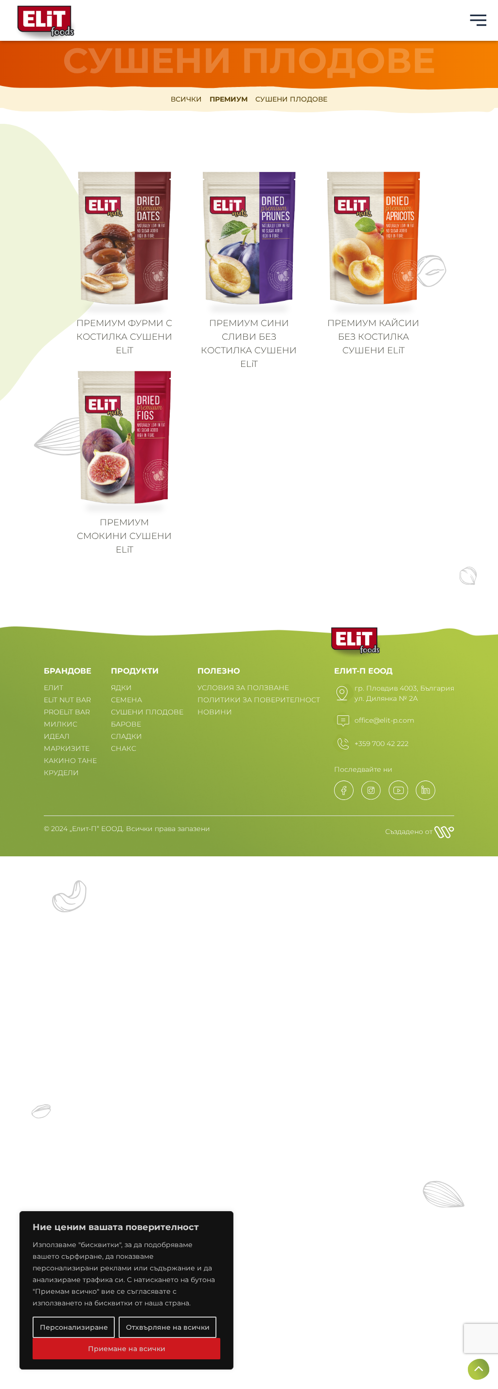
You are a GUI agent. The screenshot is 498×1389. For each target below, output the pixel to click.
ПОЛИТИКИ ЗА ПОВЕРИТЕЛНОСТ (258, 699)
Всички (186, 99)
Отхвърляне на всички (168, 1327)
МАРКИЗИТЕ (66, 748)
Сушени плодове (291, 99)
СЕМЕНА (126, 699)
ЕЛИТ (53, 687)
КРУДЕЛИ (61, 772)
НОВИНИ (214, 712)
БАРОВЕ (126, 724)
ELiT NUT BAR (67, 699)
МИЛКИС (60, 724)
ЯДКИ (121, 687)
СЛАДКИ (126, 736)
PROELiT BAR (67, 712)
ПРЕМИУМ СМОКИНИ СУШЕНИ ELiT (124, 536)
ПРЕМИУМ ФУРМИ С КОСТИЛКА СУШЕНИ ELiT (124, 337)
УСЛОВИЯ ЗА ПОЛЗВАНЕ (243, 687)
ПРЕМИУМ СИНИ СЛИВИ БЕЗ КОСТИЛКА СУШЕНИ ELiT (249, 343)
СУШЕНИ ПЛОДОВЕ (147, 712)
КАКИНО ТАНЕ (70, 760)
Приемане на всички (126, 1348)
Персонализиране (74, 1327)
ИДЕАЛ (57, 736)
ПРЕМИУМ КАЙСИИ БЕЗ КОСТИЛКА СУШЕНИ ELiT (373, 337)
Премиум (229, 99)
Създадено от (409, 831)
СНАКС (123, 748)
